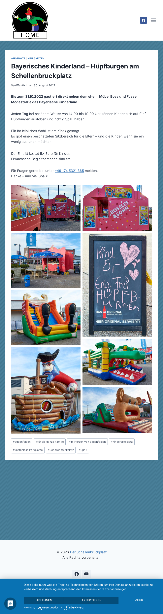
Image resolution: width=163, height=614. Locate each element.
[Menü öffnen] (153, 20)
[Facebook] (143, 20)
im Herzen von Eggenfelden (87, 441)
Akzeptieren (92, 600)
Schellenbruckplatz (61, 449)
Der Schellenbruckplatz (88, 552)
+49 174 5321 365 (69, 171)
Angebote (18, 58)
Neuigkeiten (36, 58)
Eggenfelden (22, 441)
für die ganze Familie (50, 441)
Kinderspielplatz (122, 441)
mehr (139, 600)
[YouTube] (86, 574)
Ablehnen (44, 600)
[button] (46, 208)
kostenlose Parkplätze (28, 449)
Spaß (83, 449)
